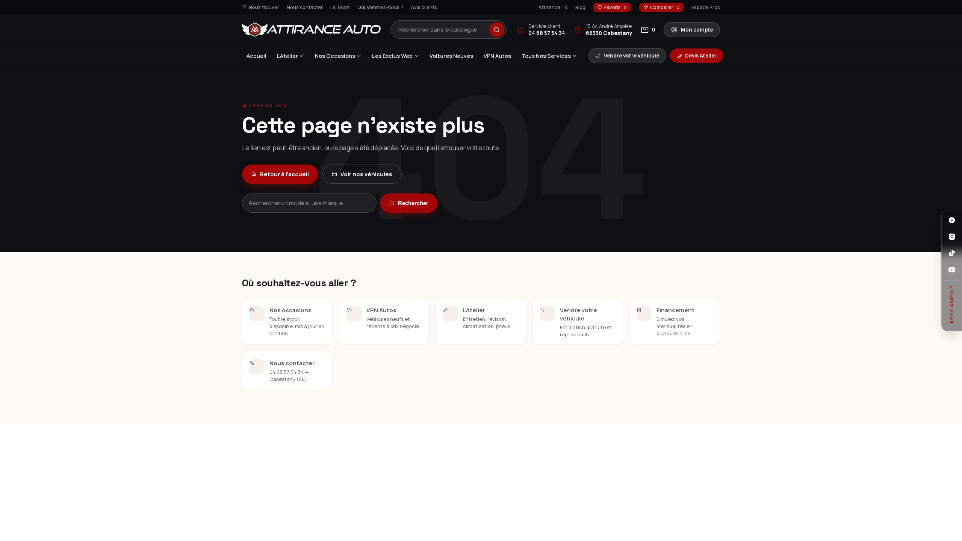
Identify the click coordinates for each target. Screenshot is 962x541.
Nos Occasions (335, 55)
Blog (580, 7)
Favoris (615, 7)
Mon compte (697, 29)
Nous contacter (305, 7)
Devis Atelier (701, 55)
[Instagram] (952, 237)
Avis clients (424, 7)
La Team (340, 7)
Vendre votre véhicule (631, 55)
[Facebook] (952, 220)
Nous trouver (264, 7)
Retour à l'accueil (284, 174)
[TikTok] (952, 253)
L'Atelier (287, 55)
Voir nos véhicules (366, 174)
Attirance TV (553, 7)
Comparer (664, 7)
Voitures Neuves (451, 55)
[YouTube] (952, 270)
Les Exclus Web (392, 55)
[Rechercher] (496, 29)
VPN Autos (497, 55)
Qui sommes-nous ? (380, 7)
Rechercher (413, 203)
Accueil (256, 55)
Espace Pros (705, 7)
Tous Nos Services (546, 55)
